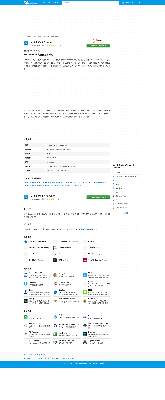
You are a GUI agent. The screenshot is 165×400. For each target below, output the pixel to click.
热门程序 (55, 2)
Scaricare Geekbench (50, 185)
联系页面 (84, 229)
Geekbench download (31, 185)
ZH (136, 2)
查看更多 (127, 213)
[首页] (24, 37)
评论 (49, 2)
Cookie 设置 (74, 358)
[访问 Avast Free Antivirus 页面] (98, 41)
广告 (36, 354)
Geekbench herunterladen (52, 182)
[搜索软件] (115, 3)
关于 (25, 354)
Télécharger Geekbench (69, 185)
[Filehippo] (31, 2)
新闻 (44, 2)
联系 (30, 354)
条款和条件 (27, 358)
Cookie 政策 (38, 358)
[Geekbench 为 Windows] (26, 43)
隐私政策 (48, 358)
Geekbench (43, 42)
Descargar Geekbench (31, 182)
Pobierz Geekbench (98, 182)
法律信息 (57, 358)
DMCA (65, 358)
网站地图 (44, 354)
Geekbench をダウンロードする (76, 182)
